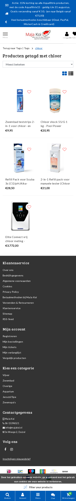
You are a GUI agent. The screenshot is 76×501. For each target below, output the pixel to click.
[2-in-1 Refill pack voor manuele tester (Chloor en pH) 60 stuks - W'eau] (56, 158)
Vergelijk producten (14, 357)
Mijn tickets (10, 347)
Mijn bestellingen (13, 341)
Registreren (10, 336)
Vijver (6, 375)
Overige (7, 385)
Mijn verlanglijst (12, 352)
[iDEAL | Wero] (10, 473)
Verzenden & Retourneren (18, 302)
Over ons (8, 269)
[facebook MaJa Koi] (5, 449)
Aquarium (8, 391)
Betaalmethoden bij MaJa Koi (20, 297)
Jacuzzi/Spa (9, 396)
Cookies (7, 286)
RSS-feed (8, 319)
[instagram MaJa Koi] (11, 449)
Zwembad (8, 380)
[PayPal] (55, 473)
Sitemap (7, 313)
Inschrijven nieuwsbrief (16, 458)
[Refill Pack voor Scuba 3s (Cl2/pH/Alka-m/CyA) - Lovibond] (20, 158)
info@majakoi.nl (13, 427)
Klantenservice (12, 308)
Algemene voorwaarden (17, 280)
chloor (39, 48)
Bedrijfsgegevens (13, 275)
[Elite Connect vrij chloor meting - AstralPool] (20, 216)
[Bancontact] (21, 473)
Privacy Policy (11, 291)
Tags (27, 48)
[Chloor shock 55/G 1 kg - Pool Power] (56, 101)
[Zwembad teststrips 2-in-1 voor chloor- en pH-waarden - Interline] (20, 101)
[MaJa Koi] (38, 35)
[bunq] (43, 473)
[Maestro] (32, 473)
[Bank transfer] (66, 473)
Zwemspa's (9, 402)
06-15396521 (11, 423)
